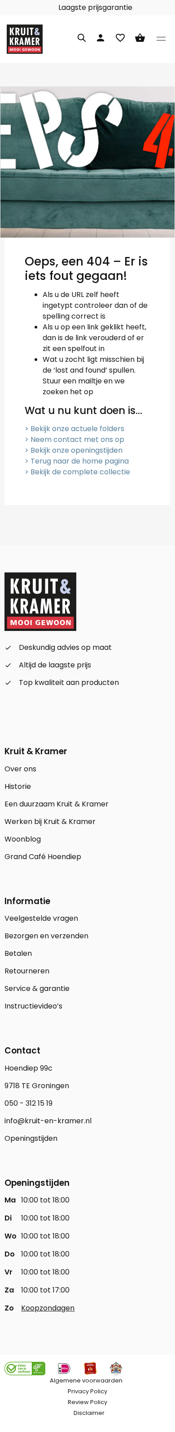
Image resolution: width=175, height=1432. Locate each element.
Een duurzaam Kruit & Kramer (56, 804)
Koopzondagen (47, 1308)
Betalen (18, 953)
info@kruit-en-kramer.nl (48, 1121)
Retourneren (26, 971)
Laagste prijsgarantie (94, 7)
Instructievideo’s (33, 1006)
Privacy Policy (87, 1391)
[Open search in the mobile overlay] (81, 36)
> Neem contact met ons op (74, 439)
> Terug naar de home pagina (77, 461)
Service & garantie (37, 988)
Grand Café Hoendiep (42, 856)
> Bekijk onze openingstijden (73, 450)
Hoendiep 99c (28, 1068)
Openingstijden (30, 1138)
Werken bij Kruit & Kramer (50, 821)
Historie (17, 786)
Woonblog (22, 839)
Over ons (20, 769)
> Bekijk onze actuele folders (74, 428)
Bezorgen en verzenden (46, 936)
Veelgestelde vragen (41, 918)
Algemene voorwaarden (86, 1380)
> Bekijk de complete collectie (77, 472)
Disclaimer (89, 1413)
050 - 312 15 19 (28, 1103)
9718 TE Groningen (36, 1086)
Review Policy (87, 1402)
